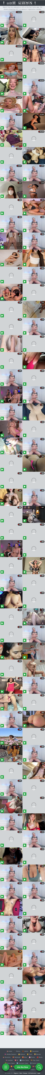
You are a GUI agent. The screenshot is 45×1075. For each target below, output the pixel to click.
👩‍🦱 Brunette (6, 1057)
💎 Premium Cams (22, 1063)
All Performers (32, 1073)
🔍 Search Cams (33, 1069)
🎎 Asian (9, 1051)
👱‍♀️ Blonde (37, 1054)
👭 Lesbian (9, 1060)
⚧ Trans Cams (10, 1063)
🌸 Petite (32, 1057)
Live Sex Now (22, 1067)
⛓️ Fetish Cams (35, 1063)
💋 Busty (39, 1057)
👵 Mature (21, 1054)
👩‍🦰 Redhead (16, 1057)
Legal (38, 1073)
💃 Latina (25, 1051)
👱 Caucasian (34, 1051)
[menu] (5, 1067)
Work (20, 1073)
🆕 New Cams (24, 1060)
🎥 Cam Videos (11, 1069)
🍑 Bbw (24, 1057)
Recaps (25, 1073)
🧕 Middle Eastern (10, 1054)
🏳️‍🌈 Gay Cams (35, 1060)
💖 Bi (16, 1060)
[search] (39, 1067)
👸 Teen (29, 1054)
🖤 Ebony (17, 1051)
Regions (16, 1073)
